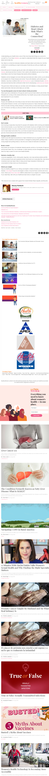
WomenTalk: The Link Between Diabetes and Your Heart (30, 274)
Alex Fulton (5, 497)
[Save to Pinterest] (37, 52)
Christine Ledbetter (7, 615)
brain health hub (19, 7)
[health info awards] (26, 360)
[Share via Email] (42, 52)
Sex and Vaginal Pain (15, 374)
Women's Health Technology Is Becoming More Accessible (23, 770)
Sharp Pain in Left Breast (7, 373)
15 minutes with (5, 578)
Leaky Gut (32, 373)
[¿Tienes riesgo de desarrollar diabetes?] (9, 300)
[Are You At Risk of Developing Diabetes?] (9, 289)
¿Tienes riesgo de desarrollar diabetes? (26, 296)
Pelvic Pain (8, 374)
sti (2, 702)
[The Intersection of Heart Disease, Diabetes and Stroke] (5, 117)
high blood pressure (25, 81)
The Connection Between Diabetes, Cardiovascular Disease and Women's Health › (21, 211)
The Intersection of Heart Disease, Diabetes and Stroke (17, 117)
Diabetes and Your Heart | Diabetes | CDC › (10, 221)
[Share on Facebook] (32, 52)
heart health (8, 227)
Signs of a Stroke (17, 373)
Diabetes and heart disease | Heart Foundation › (11, 223)
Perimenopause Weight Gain (27, 374)
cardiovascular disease (42, 83)
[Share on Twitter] (34, 52)
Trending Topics (7, 371)
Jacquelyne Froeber (7, 700)
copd (2, 536)
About (43, 2)
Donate (35, 10)
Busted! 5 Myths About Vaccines (16, 732)
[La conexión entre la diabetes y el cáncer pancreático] (9, 256)
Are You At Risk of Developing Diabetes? (27, 285)
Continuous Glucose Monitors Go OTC (26, 263)
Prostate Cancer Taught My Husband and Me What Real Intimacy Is (25, 609)
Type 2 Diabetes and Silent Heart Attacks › (10, 225)
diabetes (26, 18)
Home (21, 18)
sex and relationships (6, 617)
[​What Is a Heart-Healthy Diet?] (29, 117)
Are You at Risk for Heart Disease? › (10, 207)
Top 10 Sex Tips (25, 373)
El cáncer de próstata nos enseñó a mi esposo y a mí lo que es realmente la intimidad (24, 649)
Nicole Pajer (5, 576)
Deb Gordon (5, 534)
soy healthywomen (30, 7)
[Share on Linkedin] (39, 52)
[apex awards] (25, 326)
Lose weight (9, 170)
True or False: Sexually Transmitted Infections (23, 695)
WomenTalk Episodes (7, 10)
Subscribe (17, 10)
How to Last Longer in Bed (41, 374)
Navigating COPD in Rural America (17, 529)
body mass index (15, 172)
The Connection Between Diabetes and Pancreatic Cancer (31, 241)
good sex (10, 7)
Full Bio (14, 189)
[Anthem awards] (26, 342)
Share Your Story (26, 10)
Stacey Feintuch (34, 45)
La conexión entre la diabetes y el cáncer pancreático (30, 252)
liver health (4, 458)
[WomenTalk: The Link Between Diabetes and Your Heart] (9, 278)
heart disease (18, 227)
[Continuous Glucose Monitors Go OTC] (9, 267)
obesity (46, 81)
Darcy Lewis (5, 456)
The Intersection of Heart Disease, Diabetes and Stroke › (15, 213)
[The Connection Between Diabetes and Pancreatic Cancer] (9, 245)
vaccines (3, 739)
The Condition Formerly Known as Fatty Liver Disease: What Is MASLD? (23, 490)
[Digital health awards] (25, 312)
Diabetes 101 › (4, 209)
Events (4, 7)
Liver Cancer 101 (9, 450)
